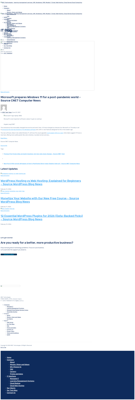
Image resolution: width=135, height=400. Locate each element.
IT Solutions (11, 376)
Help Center (10, 322)
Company (6, 8)
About (8, 10)
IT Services (7, 305)
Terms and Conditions (13, 333)
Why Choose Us (11, 25)
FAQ (8, 16)
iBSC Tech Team (7, 112)
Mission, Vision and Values (14, 12)
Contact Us (10, 329)
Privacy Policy (10, 331)
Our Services (7, 33)
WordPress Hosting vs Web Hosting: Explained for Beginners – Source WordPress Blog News (41, 182)
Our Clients (10, 319)
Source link (4, 145)
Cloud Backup (11, 39)
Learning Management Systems (16, 26)
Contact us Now (9, 254)
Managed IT (10, 35)
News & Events (5, 92)
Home (9, 357)
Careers (13, 371)
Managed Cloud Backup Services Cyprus (17, 310)
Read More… (4, 138)
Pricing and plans (12, 20)
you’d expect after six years (55, 133)
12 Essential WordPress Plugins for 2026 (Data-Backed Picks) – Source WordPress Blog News (42, 217)
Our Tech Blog (10, 324)
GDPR (8, 335)
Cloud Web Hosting (12, 312)
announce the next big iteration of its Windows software (19, 129)
